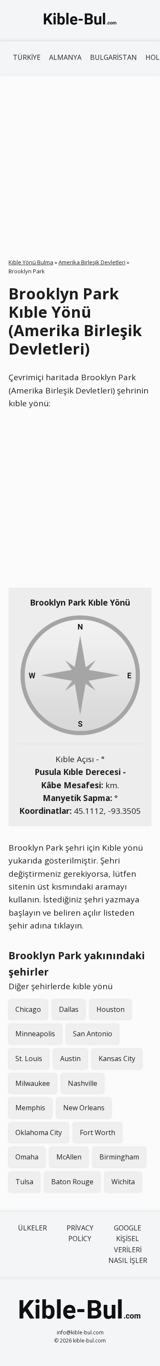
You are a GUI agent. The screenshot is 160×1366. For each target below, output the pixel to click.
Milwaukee (32, 1083)
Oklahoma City (38, 1132)
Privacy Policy (80, 1233)
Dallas (69, 1009)
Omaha (26, 1157)
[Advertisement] (80, 158)
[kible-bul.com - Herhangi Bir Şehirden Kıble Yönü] (80, 20)
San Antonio (92, 1033)
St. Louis (28, 1058)
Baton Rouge (72, 1181)
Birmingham (119, 1157)
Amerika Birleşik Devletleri (91, 262)
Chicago (28, 1009)
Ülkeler (32, 1228)
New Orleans (84, 1107)
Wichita (123, 1181)
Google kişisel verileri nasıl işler (127, 1244)
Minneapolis (35, 1033)
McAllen (68, 1157)
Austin (70, 1058)
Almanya (65, 57)
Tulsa (24, 1181)
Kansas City (117, 1058)
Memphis (30, 1107)
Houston (110, 1009)
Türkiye (27, 57)
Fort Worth (97, 1132)
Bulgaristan (113, 57)
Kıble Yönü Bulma (31, 262)
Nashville (82, 1083)
